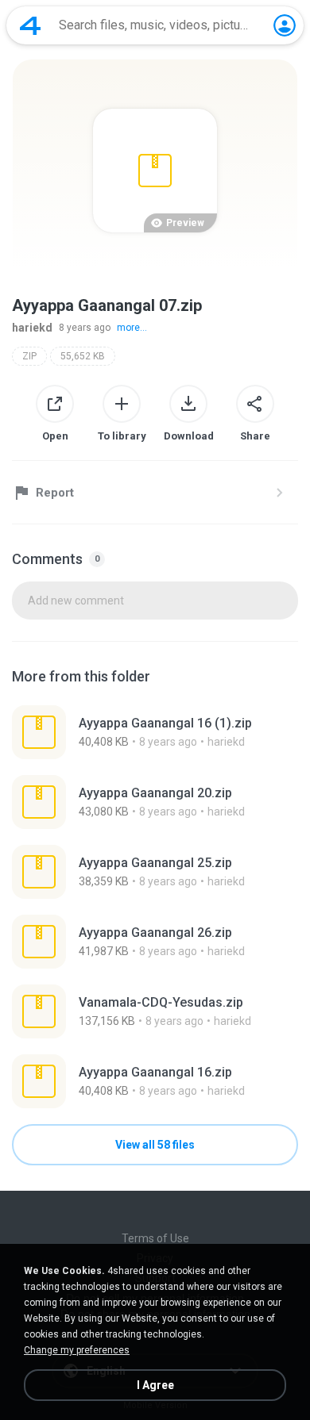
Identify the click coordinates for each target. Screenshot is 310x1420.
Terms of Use (155, 1238)
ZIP (29, 356)
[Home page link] (30, 25)
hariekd (32, 327)
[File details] (155, 732)
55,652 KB (82, 356)
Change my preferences (77, 1350)
